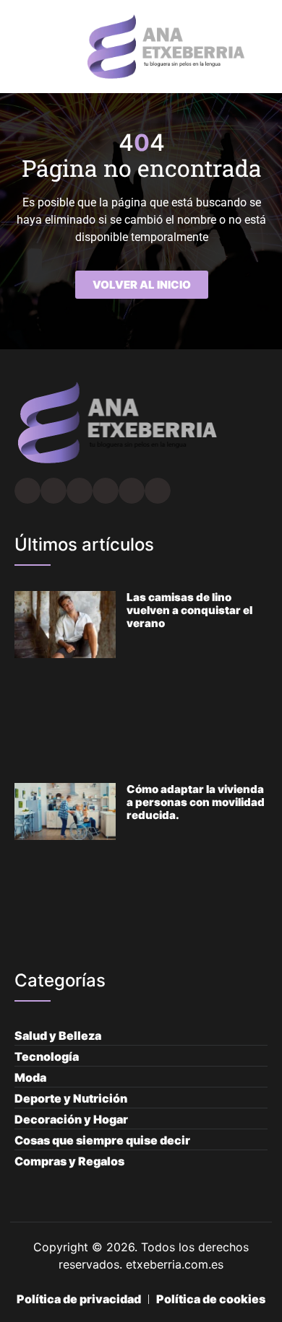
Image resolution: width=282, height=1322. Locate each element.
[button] (18, 47)
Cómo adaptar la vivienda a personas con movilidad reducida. (196, 802)
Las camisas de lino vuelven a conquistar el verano (189, 610)
